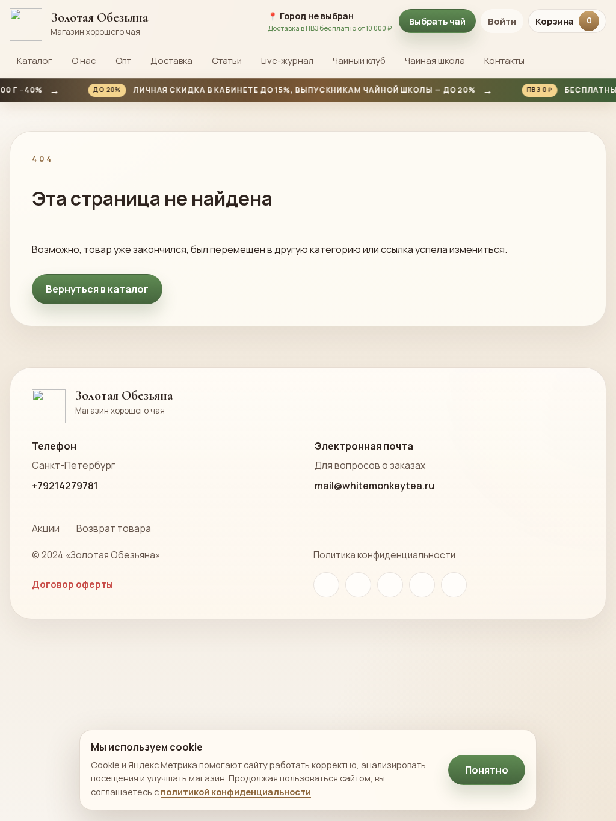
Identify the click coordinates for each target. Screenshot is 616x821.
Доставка (171, 60)
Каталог (34, 60)
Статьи (227, 60)
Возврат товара (113, 528)
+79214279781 (65, 485)
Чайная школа (435, 60)
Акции (46, 528)
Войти (502, 21)
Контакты (504, 60)
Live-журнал (287, 60)
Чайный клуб (359, 60)
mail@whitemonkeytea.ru (374, 485)
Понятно (486, 770)
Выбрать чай (437, 21)
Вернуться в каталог (97, 289)
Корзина (563, 21)
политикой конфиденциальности (236, 792)
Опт (123, 60)
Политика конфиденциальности (384, 555)
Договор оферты (72, 584)
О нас (84, 60)
